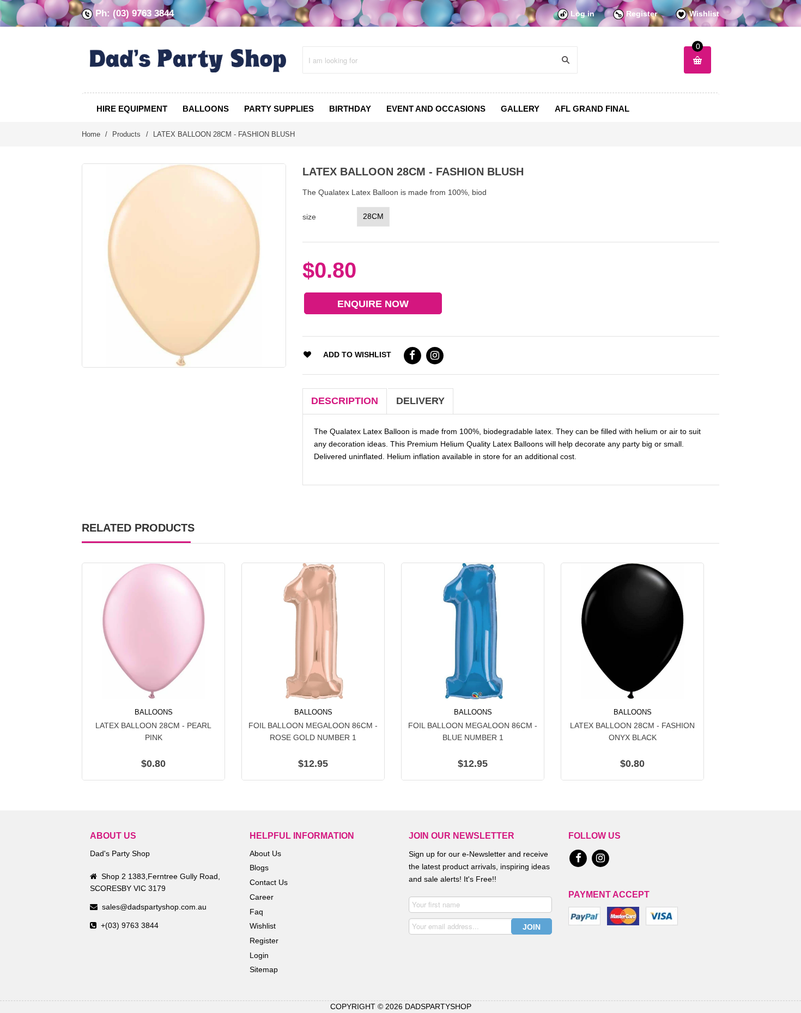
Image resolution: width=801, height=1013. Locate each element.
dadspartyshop (438, 1006)
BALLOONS (154, 712)
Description (344, 400)
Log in (582, 13)
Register (641, 13)
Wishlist (704, 13)
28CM (373, 216)
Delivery (420, 400)
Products (126, 134)
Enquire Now (373, 303)
